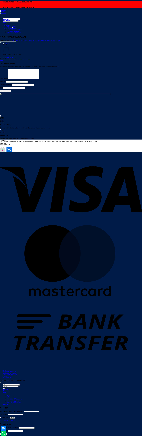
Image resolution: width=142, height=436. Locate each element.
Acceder (12, 417)
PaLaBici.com (7, 377)
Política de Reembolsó (10, 373)
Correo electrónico (6, 84)
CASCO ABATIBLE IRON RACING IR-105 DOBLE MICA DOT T (43, 40)
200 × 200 (19, 40)
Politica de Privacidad (13, 31)
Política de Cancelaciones (14, 29)
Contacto (6, 376)
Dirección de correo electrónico (9, 427)
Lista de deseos (11, 26)
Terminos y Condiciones (14, 32)
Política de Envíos (12, 28)
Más (4, 22)
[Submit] (4, 388)
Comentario (4, 78)
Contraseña (4, 414)
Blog (8, 23)
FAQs (8, 25)
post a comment (25, 59)
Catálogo (6, 19)
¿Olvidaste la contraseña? (7, 420)
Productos (6, 20)
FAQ (4, 370)
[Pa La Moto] (4, 12)
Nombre (3, 81)
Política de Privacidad (9, 371)
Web (1, 87)
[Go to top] (0, 382)
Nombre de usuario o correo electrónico (12, 411)
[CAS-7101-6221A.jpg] (8, 57)
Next (2, 60)
